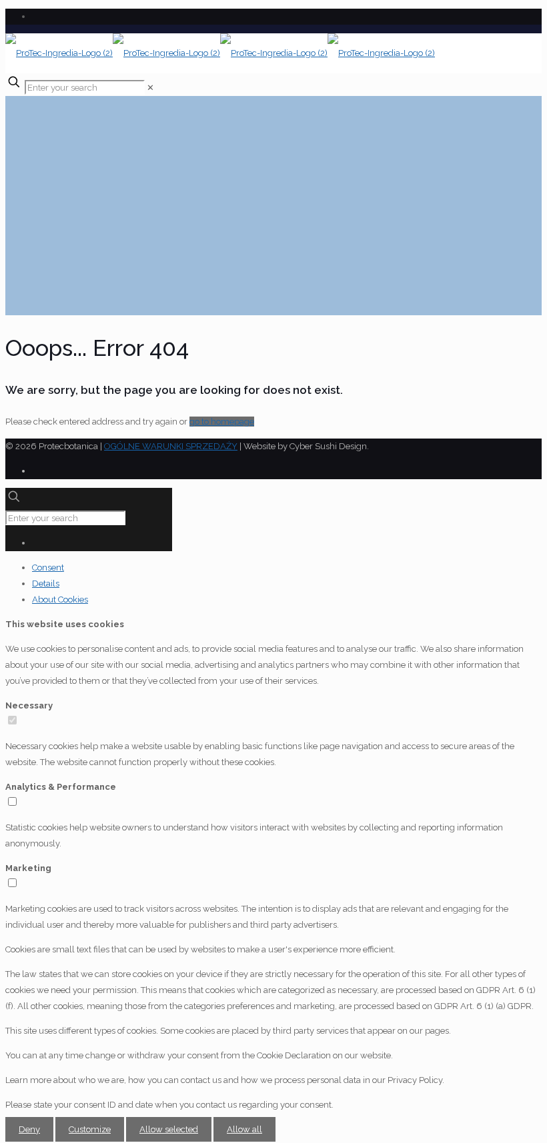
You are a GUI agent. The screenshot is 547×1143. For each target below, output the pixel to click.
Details (45, 583)
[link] (150, 88)
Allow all (244, 1129)
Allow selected (168, 1129)
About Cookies (60, 599)
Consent (48, 567)
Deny (29, 1129)
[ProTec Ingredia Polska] (220, 53)
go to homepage (221, 422)
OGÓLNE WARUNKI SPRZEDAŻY (170, 446)
